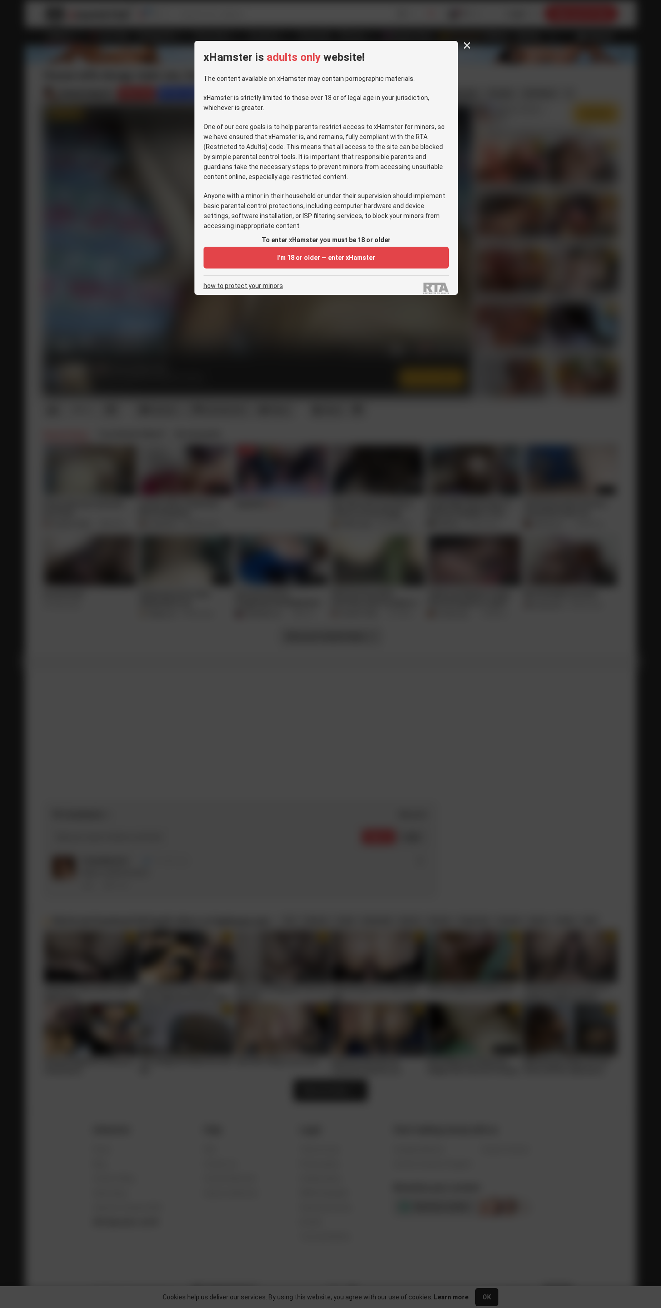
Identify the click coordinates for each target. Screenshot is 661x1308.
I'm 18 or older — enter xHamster (326, 257)
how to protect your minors (243, 286)
